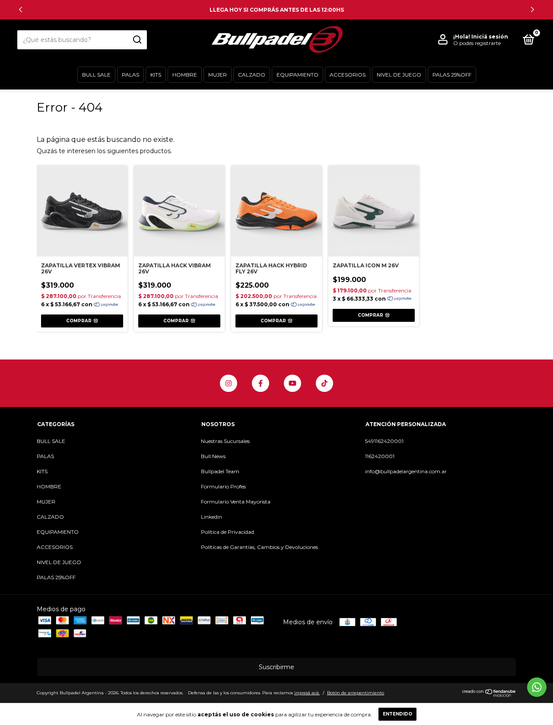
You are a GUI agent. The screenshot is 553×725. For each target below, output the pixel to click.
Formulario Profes (223, 486)
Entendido (397, 714)
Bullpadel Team (220, 471)
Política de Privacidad (227, 532)
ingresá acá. (307, 693)
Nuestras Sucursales (225, 441)
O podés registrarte (477, 43)
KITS (155, 74)
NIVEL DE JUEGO (399, 74)
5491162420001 (384, 441)
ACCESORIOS (347, 74)
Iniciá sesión (489, 36)
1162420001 (379, 456)
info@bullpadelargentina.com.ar (406, 471)
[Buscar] (137, 40)
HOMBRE (184, 74)
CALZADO (251, 74)
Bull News (213, 456)
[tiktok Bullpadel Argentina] (324, 383)
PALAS (130, 74)
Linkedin (211, 516)
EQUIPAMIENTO (297, 74)
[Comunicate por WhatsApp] (537, 687)
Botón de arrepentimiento (355, 693)
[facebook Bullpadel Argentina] (260, 383)
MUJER (217, 74)
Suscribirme (276, 667)
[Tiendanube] (489, 695)
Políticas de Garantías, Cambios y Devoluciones (259, 547)
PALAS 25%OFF (451, 74)
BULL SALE (96, 74)
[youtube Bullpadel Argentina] (292, 383)
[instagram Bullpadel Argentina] (228, 383)
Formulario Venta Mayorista (235, 501)
